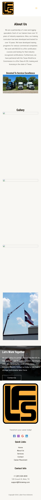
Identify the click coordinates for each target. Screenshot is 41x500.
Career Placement (20, 460)
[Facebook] (14, 436)
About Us (20, 451)
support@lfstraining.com (20, 482)
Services (20, 454)
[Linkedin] (26, 436)
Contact (20, 457)
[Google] (22, 436)
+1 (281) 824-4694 (20, 476)
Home (20, 447)
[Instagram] (18, 436)
